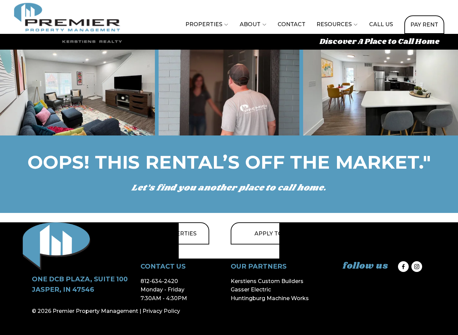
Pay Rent (424, 24)
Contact (291, 24)
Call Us (381, 24)
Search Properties (165, 233)
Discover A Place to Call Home (380, 42)
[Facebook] (403, 266)
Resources (334, 24)
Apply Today (274, 233)
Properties (203, 24)
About (250, 24)
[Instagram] (416, 266)
